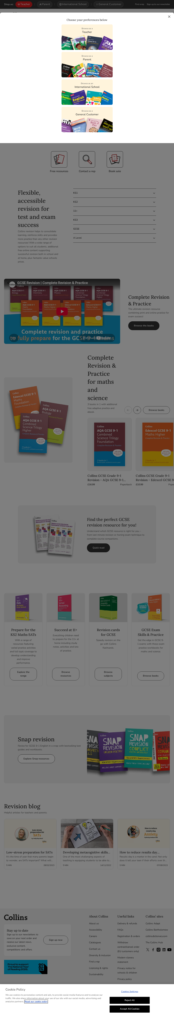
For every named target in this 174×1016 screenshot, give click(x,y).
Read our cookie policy (36, 1001)
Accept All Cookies (129, 1008)
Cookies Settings (129, 991)
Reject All (130, 1000)
